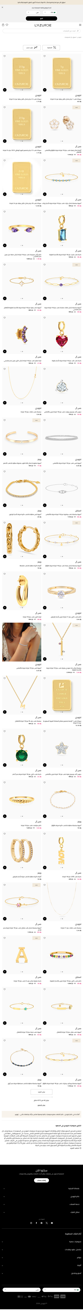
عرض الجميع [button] (41, 1105)
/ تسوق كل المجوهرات (71, 37)
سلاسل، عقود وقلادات (73, 1249)
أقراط (79, 1265)
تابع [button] (41, 18)
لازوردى (79, 37)
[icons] (52, 1223)
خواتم (79, 1257)
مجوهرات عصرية (75, 1241)
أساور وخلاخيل (76, 1273)
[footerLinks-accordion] (41, 1188)
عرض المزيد (41, 1092)
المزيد (16, 1114)
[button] (44, 56)
